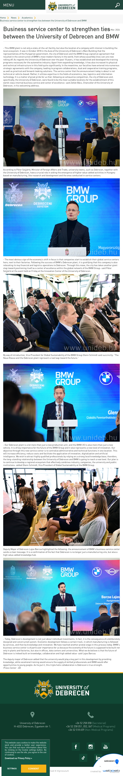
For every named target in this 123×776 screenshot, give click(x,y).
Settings (12, 768)
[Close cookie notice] (46, 745)
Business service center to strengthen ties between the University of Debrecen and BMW (43, 20)
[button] (117, 5)
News (13, 17)
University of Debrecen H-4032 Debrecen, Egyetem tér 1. (32, 724)
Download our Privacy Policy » (18, 758)
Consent (33, 768)
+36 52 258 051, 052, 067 (90, 726)
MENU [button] (6, 4)
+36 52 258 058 (90, 723)
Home (3, 17)
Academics (27, 17)
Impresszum (63, 770)
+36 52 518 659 (90, 729)
